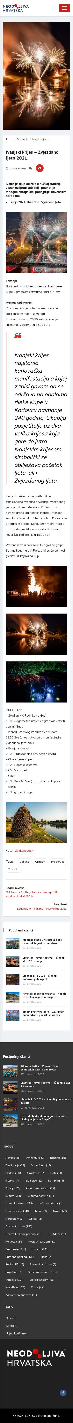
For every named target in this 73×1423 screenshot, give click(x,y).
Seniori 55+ (14, 1264)
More (41, 1211)
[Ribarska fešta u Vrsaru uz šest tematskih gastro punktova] (12, 943)
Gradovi (40, 861)
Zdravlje (38, 1287)
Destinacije (22, 139)
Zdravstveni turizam (21, 1295)
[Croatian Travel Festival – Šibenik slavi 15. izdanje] (12, 961)
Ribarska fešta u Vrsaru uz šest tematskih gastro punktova (42, 941)
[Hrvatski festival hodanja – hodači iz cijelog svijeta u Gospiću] (12, 997)
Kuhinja (12, 1188)
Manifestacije (17, 1211)
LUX (28, 1416)
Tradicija (13, 869)
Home (9, 139)
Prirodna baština (19, 1257)
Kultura (13, 1196)
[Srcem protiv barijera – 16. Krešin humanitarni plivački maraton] (12, 1015)
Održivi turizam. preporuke (24, 1234)
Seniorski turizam (43, 1264)
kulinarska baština (40, 1188)
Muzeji (60, 1211)
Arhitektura (35, 1157)
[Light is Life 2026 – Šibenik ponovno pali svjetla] (12, 979)
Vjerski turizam (41, 1279)
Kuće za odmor (50, 1203)
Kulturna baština (40, 1196)
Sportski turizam (42, 1272)
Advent (12, 1157)
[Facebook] (63, 1393)
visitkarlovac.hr (24, 850)
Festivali (13, 1173)
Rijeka (46, 1257)
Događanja (41, 1165)
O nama (11, 1318)
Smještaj (13, 1272)
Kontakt (11, 1326)
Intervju (12, 1180)
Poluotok (14, 1241)
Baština (24, 861)
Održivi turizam (18, 1226)
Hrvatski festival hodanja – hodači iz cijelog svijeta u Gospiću (44, 995)
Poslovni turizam (41, 1241)
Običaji (35, 1218)
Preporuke (57, 861)
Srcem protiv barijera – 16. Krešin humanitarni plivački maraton (43, 1013)
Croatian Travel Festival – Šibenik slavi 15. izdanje (44, 959)
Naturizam (14, 1218)
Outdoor (57, 1234)
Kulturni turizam (19, 1203)
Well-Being (15, 1287)
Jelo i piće (33, 1180)
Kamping (56, 1180)
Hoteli (56, 1173)
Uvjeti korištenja (16, 1333)
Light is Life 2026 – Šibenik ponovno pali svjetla (40, 977)
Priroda (40, 1249)
